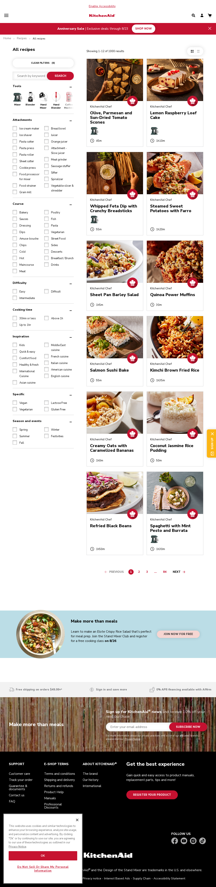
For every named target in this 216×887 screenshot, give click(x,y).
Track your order (20, 780)
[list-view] (198, 51)
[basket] (210, 16)
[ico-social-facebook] (174, 841)
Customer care (19, 774)
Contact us (16, 795)
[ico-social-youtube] (184, 841)
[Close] (77, 820)
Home (7, 38)
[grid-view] (192, 51)
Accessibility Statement (169, 878)
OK (43, 856)
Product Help (54, 792)
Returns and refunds (58, 786)
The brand (90, 774)
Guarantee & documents (18, 787)
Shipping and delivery (59, 780)
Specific (18, 394)
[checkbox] (15, 128)
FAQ (12, 801)
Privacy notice (92, 878)
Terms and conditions (59, 774)
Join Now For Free (178, 634)
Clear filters (43, 63)
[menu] (6, 15)
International (92, 786)
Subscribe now (188, 727)
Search (60, 76)
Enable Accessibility (102, 6)
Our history (91, 780)
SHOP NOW (143, 29)
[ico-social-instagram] (193, 841)
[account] (202, 16)
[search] (193, 15)
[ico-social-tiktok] (202, 841)
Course (18, 204)
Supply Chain (142, 878)
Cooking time (22, 310)
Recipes (22, 38)
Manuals (50, 798)
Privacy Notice (132, 739)
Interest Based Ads (117, 878)
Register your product (152, 795)
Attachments (22, 120)
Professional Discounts (53, 806)
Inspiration (21, 336)
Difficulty (19, 283)
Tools (17, 86)
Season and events (27, 421)
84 (166, 572)
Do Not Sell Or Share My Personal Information (43, 869)
